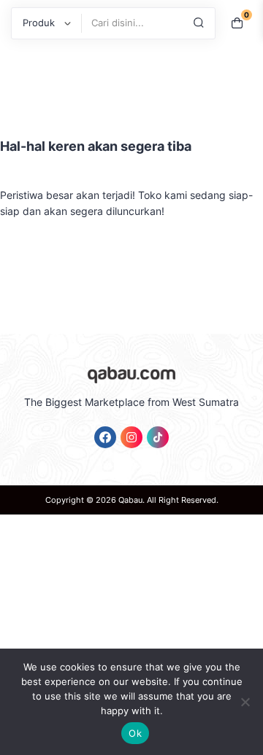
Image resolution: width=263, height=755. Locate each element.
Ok (135, 733)
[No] (244, 702)
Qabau (130, 500)
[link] (105, 437)
